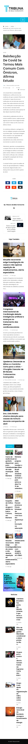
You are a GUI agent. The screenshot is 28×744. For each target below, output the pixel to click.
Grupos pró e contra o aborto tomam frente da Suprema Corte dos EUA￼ (19, 663)
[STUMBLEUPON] (14, 187)
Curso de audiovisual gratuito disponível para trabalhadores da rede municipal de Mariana (11, 466)
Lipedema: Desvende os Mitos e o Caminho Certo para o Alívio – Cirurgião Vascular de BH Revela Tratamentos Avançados (14, 369)
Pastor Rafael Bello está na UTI (18, 218)
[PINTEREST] (7, 187)
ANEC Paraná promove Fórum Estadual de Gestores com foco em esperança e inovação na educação (19, 514)
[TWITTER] (14, 182)
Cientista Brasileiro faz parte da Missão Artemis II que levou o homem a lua (20, 609)
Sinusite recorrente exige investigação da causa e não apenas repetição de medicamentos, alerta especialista (13, 266)
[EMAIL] (20, 187)
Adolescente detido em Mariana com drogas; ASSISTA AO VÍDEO (19, 548)
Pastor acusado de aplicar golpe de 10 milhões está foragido (10, 227)
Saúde (4, 52)
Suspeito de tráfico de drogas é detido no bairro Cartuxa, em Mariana (9, 509)
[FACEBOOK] (7, 182)
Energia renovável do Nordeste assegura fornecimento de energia (21, 715)
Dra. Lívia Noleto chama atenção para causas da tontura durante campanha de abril (13, 418)
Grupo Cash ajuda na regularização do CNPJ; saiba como (21, 691)
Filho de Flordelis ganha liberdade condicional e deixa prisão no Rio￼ (20, 636)
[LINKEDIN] (20, 182)
